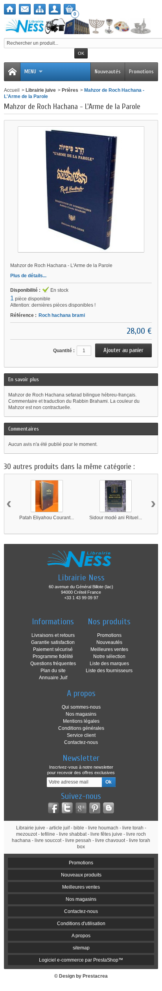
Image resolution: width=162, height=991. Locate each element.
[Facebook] (53, 807)
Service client (81, 735)
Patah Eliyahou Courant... (46, 517)
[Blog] (108, 807)
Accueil (12, 90)
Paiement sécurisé (53, 649)
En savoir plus (23, 379)
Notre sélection (109, 656)
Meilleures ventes (109, 649)
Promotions (141, 71)
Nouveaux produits (81, 875)
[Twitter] (67, 807)
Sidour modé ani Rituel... (115, 517)
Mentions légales (81, 721)
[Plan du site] (39, 9)
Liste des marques (109, 663)
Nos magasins (81, 714)
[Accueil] (9, 9)
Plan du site (53, 670)
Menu (30, 71)
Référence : (23, 315)
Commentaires (23, 428)
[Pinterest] (94, 807)
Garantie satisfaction (53, 642)
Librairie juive (41, 90)
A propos (81, 935)
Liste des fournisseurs (109, 670)
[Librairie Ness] (81, 26)
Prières (70, 90)
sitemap (81, 948)
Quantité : (64, 350)
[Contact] (24, 9)
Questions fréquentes (53, 663)
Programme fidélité (53, 656)
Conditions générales (81, 728)
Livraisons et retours (53, 635)
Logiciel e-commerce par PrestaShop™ (81, 960)
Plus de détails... (28, 275)
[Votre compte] (54, 9)
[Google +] (81, 807)
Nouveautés (108, 71)
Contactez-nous (81, 742)
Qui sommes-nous (81, 707)
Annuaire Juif (53, 677)
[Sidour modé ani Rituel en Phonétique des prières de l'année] (115, 496)
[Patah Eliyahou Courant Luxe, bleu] (47, 496)
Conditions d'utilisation (81, 923)
